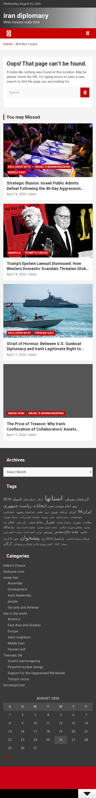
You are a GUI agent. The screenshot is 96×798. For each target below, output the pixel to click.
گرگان (7, 544)
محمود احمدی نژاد (26, 527)
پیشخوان (30, 538)
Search (84, 93)
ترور (47, 512)
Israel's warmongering (52, 166)
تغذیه (40, 512)
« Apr (7, 756)
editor (33, 194)
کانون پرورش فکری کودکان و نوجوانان (33, 544)
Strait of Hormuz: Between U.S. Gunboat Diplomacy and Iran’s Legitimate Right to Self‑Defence (44, 348)
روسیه (45, 517)
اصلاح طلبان (29, 499)
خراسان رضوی (26, 512)
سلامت (87, 522)
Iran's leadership (19, 595)
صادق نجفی (36, 522)
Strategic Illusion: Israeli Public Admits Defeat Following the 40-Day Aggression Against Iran (44, 188)
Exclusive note (19, 166)
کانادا (57, 544)
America (14, 252)
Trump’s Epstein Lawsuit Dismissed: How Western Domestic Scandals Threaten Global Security (48, 268)
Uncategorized (14, 685)
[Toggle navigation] (9, 33)
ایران (72, 512)
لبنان (11, 522)
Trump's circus (36, 252)
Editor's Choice (14, 566)
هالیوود (83, 532)
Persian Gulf (44, 333)
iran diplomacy (25, 15)
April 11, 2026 (16, 354)
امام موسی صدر (59, 506)
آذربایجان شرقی (76, 499)
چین (15, 538)
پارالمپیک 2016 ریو (53, 538)
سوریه (77, 522)
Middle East (17, 172)
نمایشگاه (9, 527)
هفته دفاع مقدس (66, 532)
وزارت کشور (14, 532)
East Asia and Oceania (24, 625)
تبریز (54, 512)
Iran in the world (15, 613)
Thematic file (12, 655)
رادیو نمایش (62, 517)
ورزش (48, 532)
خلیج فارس (9, 512)
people (13, 601)
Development (17, 589)
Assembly (15, 583)
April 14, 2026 (16, 194)
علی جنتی (22, 522)
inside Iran (16, 413)
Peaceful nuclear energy (25, 667)
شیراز (50, 522)
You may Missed (23, 117)
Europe (13, 631)
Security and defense (23, 607)
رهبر (52, 517)
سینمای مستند (64, 522)
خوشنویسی (76, 517)
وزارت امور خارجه (32, 532)
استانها (54, 498)
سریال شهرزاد (10, 517)
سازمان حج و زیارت (30, 517)
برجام (63, 512)
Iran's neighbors (19, 637)
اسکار (40, 499)
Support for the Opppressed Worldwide (36, 673)
